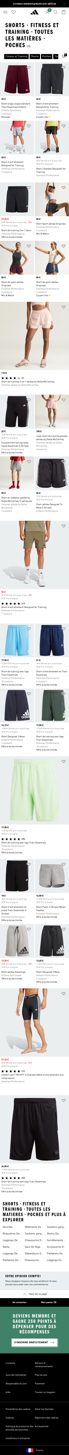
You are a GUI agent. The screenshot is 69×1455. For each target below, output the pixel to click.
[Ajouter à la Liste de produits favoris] (28, 68)
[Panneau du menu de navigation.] (5, 12)
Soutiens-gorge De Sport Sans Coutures (56, 1227)
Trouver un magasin (45, 1392)
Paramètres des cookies (18, 1409)
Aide (8, 1392)
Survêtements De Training (55, 1240)
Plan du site (41, 1375)
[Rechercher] (56, 12)
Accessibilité (41, 1426)
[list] (29, 56)
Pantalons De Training (54, 1254)
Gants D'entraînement (12, 1247)
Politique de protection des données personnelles (19, 1428)
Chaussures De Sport (34, 1240)
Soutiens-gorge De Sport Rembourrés (34, 1234)
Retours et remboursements (44, 1365)
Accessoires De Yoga (56, 1247)
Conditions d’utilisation (18, 1438)
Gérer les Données (44, 1409)
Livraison (10, 1363)
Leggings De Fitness (10, 1254)
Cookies (10, 1418)
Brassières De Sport (11, 1234)
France (39, 1450)
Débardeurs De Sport (34, 1254)
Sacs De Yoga (32, 1247)
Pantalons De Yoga (10, 1260)
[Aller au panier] (64, 12)
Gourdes (8, 1227)
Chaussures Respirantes (32, 1260)
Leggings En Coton (54, 1260)
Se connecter (20, 1302)
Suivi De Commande (16, 1375)
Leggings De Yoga (10, 1240)
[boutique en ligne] (34, 13)
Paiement (40, 1384)
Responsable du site (16, 1384)
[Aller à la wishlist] (13, 12)
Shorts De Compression (54, 1234)
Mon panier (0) (48, 1302)
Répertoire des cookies (46, 1418)
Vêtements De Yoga (33, 1227)
